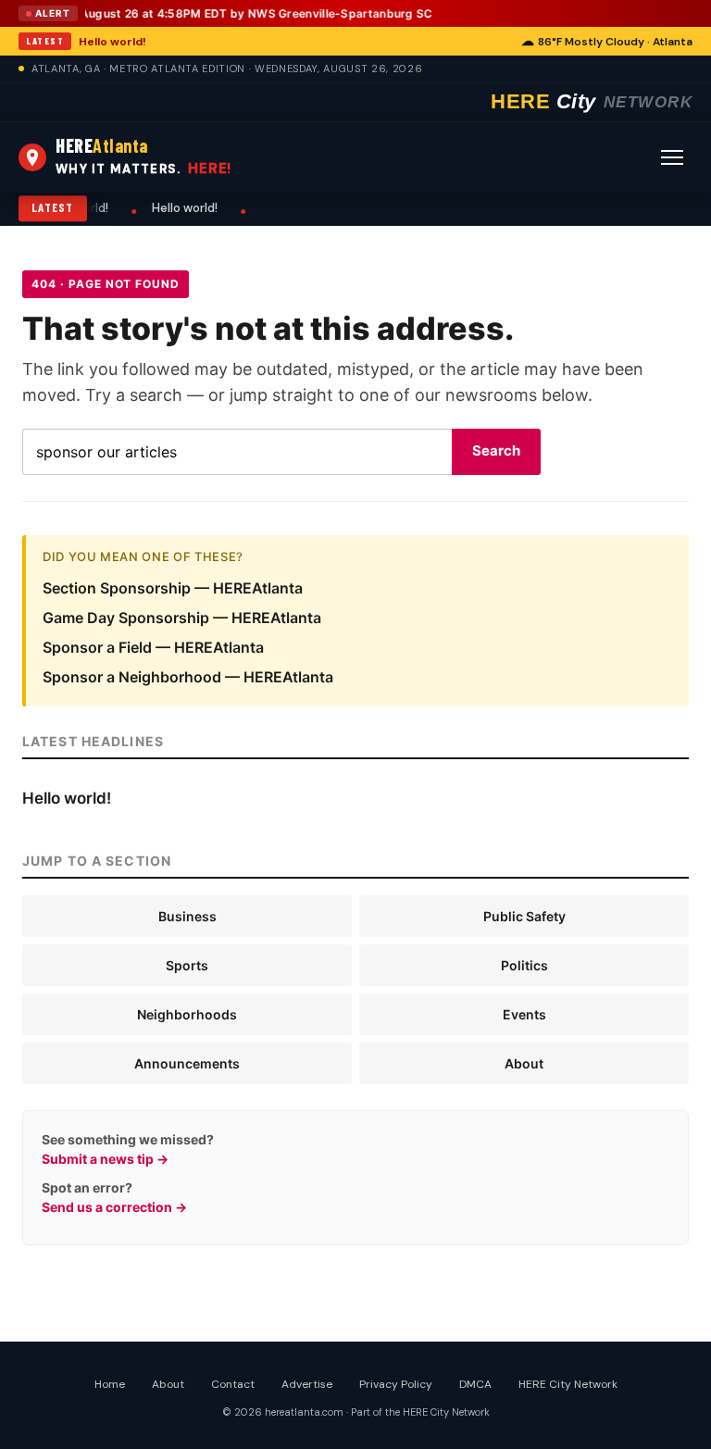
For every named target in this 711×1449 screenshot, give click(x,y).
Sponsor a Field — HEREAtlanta (153, 647)
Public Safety (524, 916)
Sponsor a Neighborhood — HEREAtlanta (188, 677)
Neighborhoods (187, 1014)
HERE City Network (567, 1384)
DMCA (475, 1384)
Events (524, 1014)
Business (187, 916)
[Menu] (672, 157)
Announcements (187, 1063)
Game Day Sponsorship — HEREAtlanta (182, 617)
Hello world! (112, 41)
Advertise (306, 1384)
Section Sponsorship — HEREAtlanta (173, 588)
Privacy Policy (395, 1384)
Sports (187, 965)
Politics (524, 965)
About (524, 1063)
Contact (233, 1384)
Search (496, 450)
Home (109, 1384)
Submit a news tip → (105, 1159)
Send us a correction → (114, 1207)
